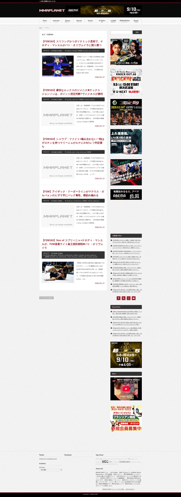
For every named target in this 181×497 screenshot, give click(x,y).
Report (55, 50)
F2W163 (80, 50)
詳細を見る (98, 77)
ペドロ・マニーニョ (72, 256)
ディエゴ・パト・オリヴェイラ (91, 50)
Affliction (139, 462)
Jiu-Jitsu (126, 458)
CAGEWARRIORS (111, 464)
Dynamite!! (98, 464)
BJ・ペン (131, 459)
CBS (136, 458)
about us (110, 458)
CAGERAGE (115, 462)
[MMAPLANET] (52, 11)
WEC (105, 461)
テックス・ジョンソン (72, 99)
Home (40, 27)
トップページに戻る (46, 297)
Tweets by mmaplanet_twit (48, 459)
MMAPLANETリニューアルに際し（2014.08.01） (118, 489)
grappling (105, 458)
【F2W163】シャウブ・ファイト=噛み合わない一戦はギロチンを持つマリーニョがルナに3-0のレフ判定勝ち (73, 143)
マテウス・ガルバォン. (94, 200)
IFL (117, 464)
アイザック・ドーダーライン (74, 200)
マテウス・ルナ (71, 152)
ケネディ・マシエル (72, 50)
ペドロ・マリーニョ (81, 152)
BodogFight (98, 462)
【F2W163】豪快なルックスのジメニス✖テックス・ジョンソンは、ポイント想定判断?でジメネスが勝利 (72, 92)
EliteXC (101, 459)
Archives (42, 467)
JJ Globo (59, 50)
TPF (110, 462)
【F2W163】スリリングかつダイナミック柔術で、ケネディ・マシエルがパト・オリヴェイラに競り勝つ (72, 43)
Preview (55, 253)
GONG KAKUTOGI (118, 458)
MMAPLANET (94, 494)
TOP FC (104, 464)
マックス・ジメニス (89, 99)
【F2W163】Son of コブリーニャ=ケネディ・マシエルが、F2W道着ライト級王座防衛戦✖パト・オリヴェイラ (72, 244)
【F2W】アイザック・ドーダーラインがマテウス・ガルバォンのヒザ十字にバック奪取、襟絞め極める (73, 193)
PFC (97, 459)
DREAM (133, 462)
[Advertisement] (126, 217)
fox (136, 462)
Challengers (124, 462)
